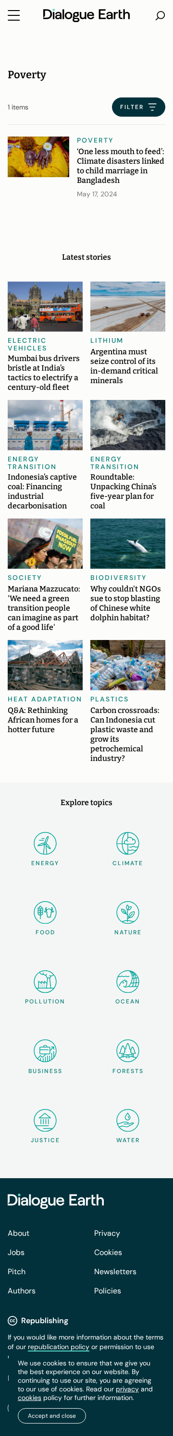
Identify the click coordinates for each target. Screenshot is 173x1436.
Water (128, 1140)
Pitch (16, 1272)
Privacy (107, 1233)
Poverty (95, 140)
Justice (45, 1140)
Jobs (16, 1252)
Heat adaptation (45, 699)
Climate (127, 863)
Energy (45, 863)
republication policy (58, 1346)
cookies (29, 1397)
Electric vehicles (27, 344)
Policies (107, 1291)
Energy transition (32, 463)
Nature (128, 932)
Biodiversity (118, 577)
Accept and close (52, 1416)
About (18, 1233)
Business (45, 1071)
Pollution (45, 1001)
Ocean (127, 1001)
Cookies (108, 1252)
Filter (132, 107)
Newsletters (115, 1272)
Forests (128, 1071)
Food (45, 932)
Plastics (109, 699)
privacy (127, 1389)
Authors (22, 1291)
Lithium (107, 340)
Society (25, 577)
